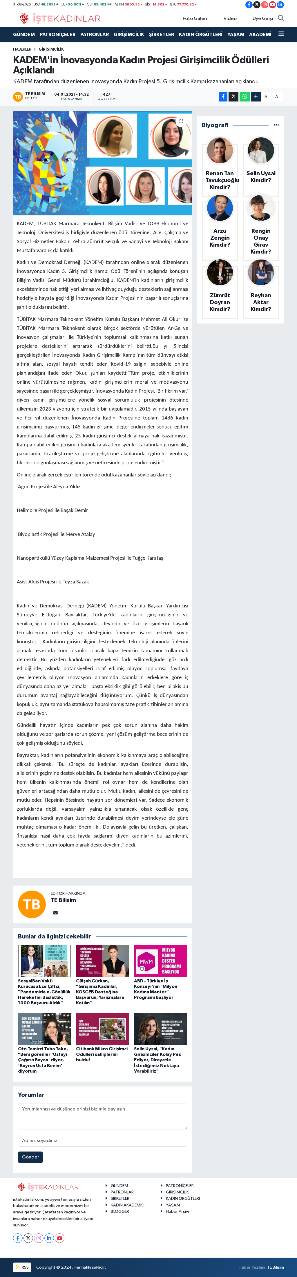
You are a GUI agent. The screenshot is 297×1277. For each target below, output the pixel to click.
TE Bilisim (63, 900)
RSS (25, 1267)
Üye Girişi (263, 18)
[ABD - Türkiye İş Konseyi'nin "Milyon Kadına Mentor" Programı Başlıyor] (160, 960)
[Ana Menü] (281, 34)
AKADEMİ (260, 34)
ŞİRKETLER (161, 34)
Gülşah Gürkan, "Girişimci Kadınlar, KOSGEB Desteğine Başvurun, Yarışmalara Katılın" (100, 992)
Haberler (22, 49)
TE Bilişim (275, 1267)
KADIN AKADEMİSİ (127, 1205)
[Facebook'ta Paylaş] (223, 96)
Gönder (30, 1157)
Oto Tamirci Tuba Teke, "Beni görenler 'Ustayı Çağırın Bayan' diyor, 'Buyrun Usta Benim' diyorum (43, 1060)
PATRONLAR (94, 34)
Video (230, 18)
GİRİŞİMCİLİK (129, 34)
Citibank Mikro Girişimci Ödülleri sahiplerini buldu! (102, 1054)
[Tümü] (276, 125)
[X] (28, 1238)
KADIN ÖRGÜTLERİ (200, 34)
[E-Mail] (55, 913)
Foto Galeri (195, 18)
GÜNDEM (24, 34)
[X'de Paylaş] (233, 96)
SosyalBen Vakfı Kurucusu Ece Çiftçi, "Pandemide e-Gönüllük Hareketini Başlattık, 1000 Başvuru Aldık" (44, 992)
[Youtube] (59, 1238)
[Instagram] (39, 1238)
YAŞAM (235, 34)
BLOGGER (120, 1211)
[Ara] (281, 19)
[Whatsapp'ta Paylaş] (245, 96)
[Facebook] (18, 1238)
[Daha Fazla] (256, 96)
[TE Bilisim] (32, 904)
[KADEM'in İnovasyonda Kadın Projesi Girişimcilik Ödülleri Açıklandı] (102, 163)
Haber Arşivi (177, 1211)
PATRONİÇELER (57, 34)
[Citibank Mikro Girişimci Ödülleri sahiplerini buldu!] (102, 1029)
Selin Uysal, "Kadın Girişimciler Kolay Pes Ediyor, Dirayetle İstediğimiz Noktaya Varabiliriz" (157, 1060)
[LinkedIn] (49, 1238)
